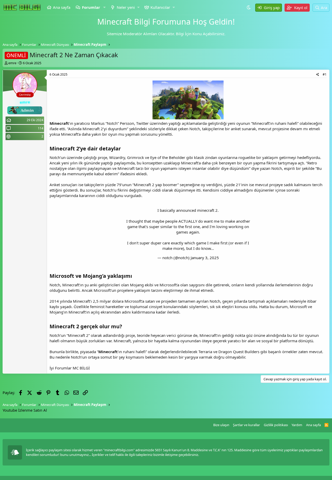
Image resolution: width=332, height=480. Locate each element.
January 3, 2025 (205, 257)
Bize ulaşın (221, 425)
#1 (325, 74)
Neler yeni (126, 7)
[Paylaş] (317, 75)
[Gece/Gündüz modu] (249, 7)
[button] (104, 7)
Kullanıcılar (160, 7)
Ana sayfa (61, 7)
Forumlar (91, 7)
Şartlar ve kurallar (246, 425)
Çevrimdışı (25, 94)
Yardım (297, 425)
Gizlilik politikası (276, 425)
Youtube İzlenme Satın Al (25, 410)
